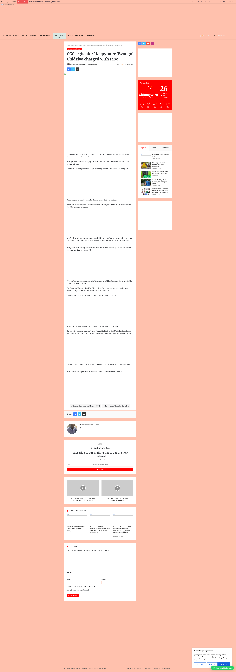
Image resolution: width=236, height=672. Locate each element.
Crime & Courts (59, 36)
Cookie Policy (209, 2)
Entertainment (44, 36)
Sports (70, 36)
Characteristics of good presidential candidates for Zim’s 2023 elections (160, 190)
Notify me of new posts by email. (78, 590)
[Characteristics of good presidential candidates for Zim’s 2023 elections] (146, 191)
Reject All (212, 664)
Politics (25, 36)
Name (69, 572)
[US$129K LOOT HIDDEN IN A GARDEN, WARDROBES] (77, 519)
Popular (143, 148)
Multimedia (79, 36)
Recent (153, 148)
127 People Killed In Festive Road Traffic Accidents (158, 164)
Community (7, 36)
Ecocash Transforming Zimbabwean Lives (42, 2)
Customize (200, 664)
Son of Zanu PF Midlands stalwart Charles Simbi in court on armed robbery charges (100, 528)
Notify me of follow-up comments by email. (82, 586)
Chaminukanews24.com (77, 64)
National (33, 36)
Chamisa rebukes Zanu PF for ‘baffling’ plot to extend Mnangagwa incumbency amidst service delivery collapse (122, 530)
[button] (222, 668)
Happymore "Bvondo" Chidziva (116, 406)
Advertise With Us (228, 2)
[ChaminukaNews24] (8, 5)
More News (91, 36)
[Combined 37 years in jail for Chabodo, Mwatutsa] (146, 174)
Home (70, 45)
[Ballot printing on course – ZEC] (146, 157)
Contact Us (218, 2)
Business (16, 36)
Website (103, 579)
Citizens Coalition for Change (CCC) (86, 406)
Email (69, 579)
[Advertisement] (157, 18)
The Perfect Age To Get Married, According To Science (159, 182)
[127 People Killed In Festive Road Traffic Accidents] (146, 165)
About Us (200, 2)
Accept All (224, 664)
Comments (165, 148)
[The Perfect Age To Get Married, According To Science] (146, 182)
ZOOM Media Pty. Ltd (99, 668)
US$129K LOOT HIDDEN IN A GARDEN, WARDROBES (76, 527)
